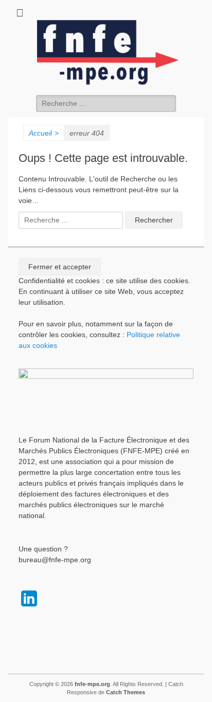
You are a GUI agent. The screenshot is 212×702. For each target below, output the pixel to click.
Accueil (44, 133)
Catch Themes (125, 692)
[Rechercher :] (106, 103)
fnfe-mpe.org (92, 684)
